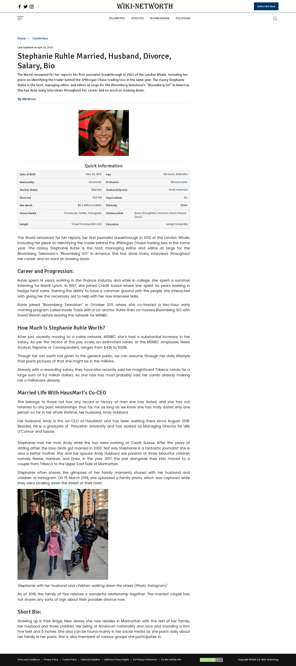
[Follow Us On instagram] (32, 6)
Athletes (137, 18)
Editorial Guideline (90, 659)
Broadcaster (179, 182)
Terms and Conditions (29, 659)
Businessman (159, 18)
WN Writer (29, 99)
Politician (183, 18)
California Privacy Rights (116, 659)
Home (22, 38)
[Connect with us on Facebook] (20, 6)
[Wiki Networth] (145, 6)
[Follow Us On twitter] (26, 6)
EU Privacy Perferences (145, 659)
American (95, 182)
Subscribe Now (266, 6)
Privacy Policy (51, 659)
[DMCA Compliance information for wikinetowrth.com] (212, 660)
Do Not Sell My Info (171, 659)
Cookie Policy (69, 659)
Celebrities (117, 18)
